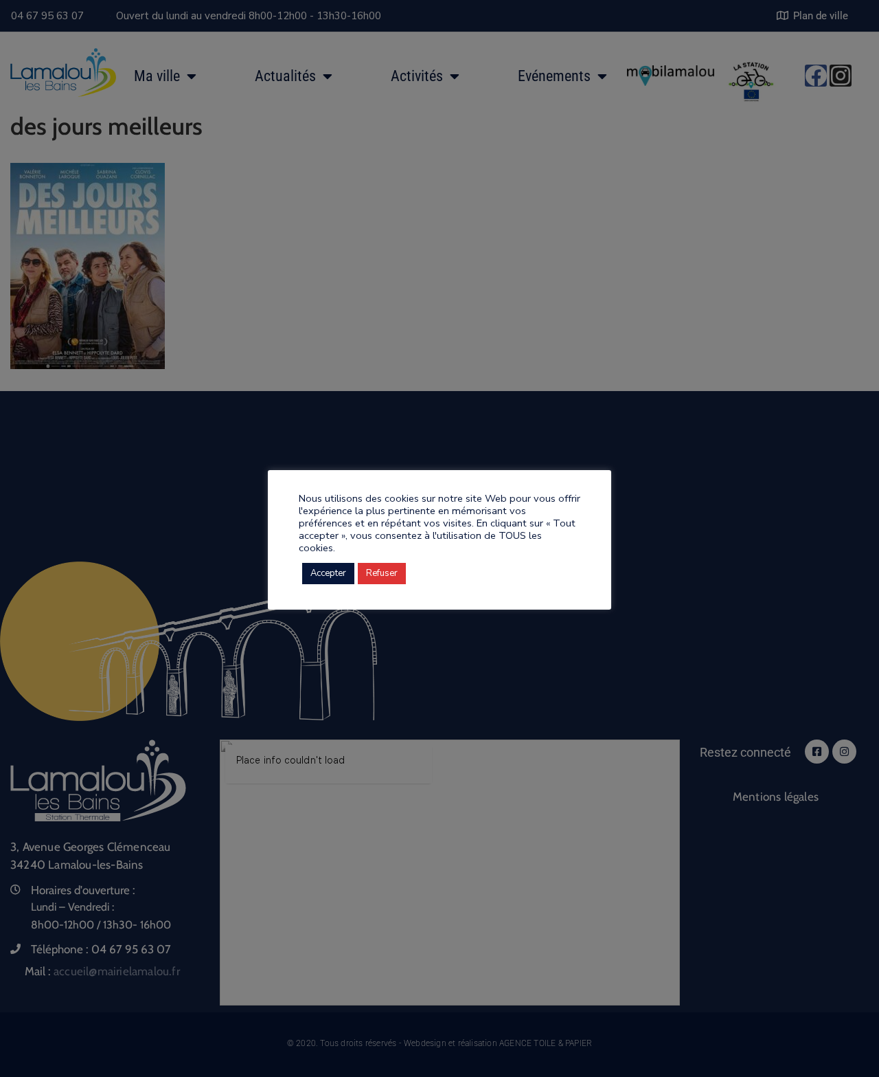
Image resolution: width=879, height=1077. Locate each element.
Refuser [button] (382, 573)
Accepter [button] (328, 573)
